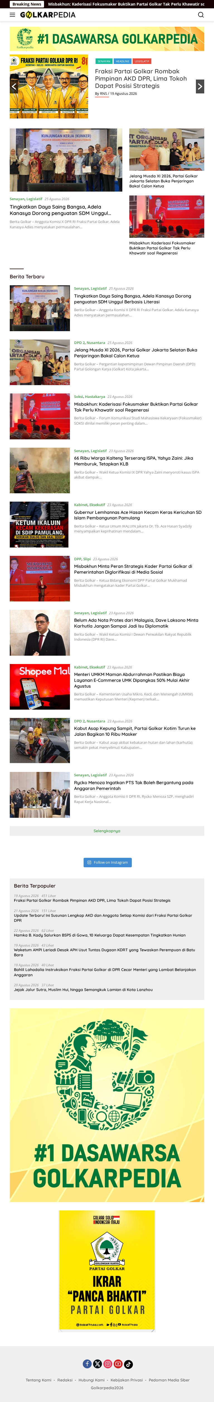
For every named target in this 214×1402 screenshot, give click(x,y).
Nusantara (96, 342)
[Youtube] (118, 1364)
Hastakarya (95, 396)
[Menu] (13, 14)
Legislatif (142, 61)
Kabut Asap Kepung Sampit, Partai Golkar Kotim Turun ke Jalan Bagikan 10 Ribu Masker (135, 731)
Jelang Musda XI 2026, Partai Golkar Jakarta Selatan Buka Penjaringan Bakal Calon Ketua (163, 181)
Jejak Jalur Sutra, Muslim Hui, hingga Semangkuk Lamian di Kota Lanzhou (83, 989)
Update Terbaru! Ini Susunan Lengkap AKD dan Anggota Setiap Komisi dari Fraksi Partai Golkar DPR (103, 918)
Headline (122, 61)
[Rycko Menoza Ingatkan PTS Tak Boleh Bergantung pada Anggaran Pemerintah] (40, 795)
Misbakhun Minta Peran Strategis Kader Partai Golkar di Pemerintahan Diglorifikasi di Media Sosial (133, 569)
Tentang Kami (38, 1380)
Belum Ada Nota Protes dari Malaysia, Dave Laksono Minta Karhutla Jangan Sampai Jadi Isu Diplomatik (136, 623)
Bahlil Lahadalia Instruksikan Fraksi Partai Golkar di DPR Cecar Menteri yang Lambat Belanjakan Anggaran (105, 972)
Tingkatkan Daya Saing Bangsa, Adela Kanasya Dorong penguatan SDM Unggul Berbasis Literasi (59, 213)
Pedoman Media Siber (169, 1380)
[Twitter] (97, 1364)
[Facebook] (87, 1364)
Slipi (87, 558)
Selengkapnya (107, 830)
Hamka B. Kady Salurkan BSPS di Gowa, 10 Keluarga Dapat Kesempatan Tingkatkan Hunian (100, 935)
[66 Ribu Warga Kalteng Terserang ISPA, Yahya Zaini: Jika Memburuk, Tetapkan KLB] (40, 470)
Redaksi (64, 1380)
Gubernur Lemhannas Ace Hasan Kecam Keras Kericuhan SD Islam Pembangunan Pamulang (137, 515)
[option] (107, 86)
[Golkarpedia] (47, 15)
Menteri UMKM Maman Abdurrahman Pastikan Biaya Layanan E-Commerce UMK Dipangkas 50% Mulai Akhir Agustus (132, 680)
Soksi (78, 396)
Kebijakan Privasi (127, 1380)
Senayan (104, 61)
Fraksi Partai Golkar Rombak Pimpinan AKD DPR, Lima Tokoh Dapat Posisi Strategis (141, 78)
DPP (77, 558)
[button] (14, 86)
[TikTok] (128, 1364)
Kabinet (80, 504)
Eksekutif (97, 504)
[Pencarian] (201, 14)
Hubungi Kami (91, 1380)
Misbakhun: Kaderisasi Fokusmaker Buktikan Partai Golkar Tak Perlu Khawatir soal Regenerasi (97, 4)
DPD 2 (79, 342)
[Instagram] (107, 1364)
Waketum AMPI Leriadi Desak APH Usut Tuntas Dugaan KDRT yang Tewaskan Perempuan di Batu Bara (104, 952)
